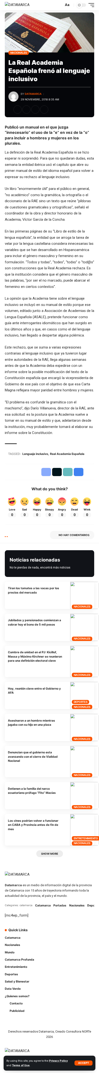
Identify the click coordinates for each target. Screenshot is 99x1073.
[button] (83, 1063)
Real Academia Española (67, 454)
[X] (64, 933)
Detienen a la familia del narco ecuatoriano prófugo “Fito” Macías (32, 791)
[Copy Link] (35, 109)
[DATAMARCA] (17, 5)
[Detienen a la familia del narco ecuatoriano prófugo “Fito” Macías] (84, 795)
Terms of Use (21, 1065)
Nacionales (18, 52)
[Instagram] (77, 933)
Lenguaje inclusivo (35, 454)
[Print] (44, 109)
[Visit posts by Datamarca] (13, 96)
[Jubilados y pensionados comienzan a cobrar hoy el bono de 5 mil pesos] (84, 627)
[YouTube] (71, 933)
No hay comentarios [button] (74, 535)
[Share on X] (26, 109)
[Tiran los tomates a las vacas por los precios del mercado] (84, 595)
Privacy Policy (58, 1060)
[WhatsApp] (57, 942)
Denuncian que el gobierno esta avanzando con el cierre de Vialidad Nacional (33, 756)
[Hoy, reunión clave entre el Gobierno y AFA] (84, 695)
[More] (53, 109)
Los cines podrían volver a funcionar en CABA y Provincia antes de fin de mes (33, 825)
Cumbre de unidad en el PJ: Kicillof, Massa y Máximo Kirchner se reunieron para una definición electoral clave (35, 656)
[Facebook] (57, 933)
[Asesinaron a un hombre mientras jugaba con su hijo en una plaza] (84, 727)
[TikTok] (84, 933)
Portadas (59, 905)
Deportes (80, 702)
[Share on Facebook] (17, 109)
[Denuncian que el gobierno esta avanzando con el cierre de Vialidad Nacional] (84, 761)
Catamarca (43, 905)
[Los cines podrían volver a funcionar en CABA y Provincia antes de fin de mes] (84, 829)
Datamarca (33, 94)
